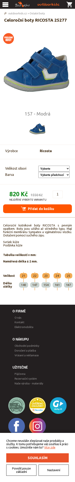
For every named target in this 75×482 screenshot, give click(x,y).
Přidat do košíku (40, 209)
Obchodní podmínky (27, 345)
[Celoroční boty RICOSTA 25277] (37, 70)
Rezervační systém (26, 378)
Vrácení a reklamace (27, 355)
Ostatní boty (37, 13)
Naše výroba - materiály (29, 383)
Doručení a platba (25, 350)
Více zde (49, 447)
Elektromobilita (24, 326)
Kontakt (19, 322)
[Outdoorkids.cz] (37, 4)
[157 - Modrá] (37, 129)
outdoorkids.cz (17, 13)
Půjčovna (20, 373)
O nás (18, 317)
